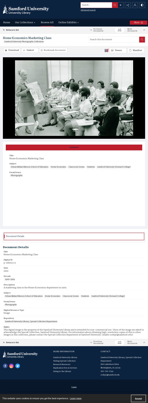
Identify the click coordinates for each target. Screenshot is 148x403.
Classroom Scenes (77, 167)
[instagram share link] (11, 366)
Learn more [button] (76, 398)
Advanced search (88, 10)
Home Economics (58, 167)
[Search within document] (142, 39)
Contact (74, 387)
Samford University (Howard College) (114, 167)
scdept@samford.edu (110, 374)
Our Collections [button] (24, 23)
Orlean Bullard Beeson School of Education (29, 167)
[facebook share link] (5, 366)
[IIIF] (106, 50)
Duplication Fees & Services (65, 368)
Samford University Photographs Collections (24, 41)
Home (6, 23)
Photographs (16, 175)
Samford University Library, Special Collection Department (31, 321)
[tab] (74, 147)
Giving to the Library (62, 371)
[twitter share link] (17, 366)
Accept (138, 398)
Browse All (47, 23)
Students (91, 167)
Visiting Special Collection (64, 361)
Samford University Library (65, 357)
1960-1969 (10, 279)
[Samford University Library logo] (26, 9)
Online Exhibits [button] (67, 23)
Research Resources (61, 364)
